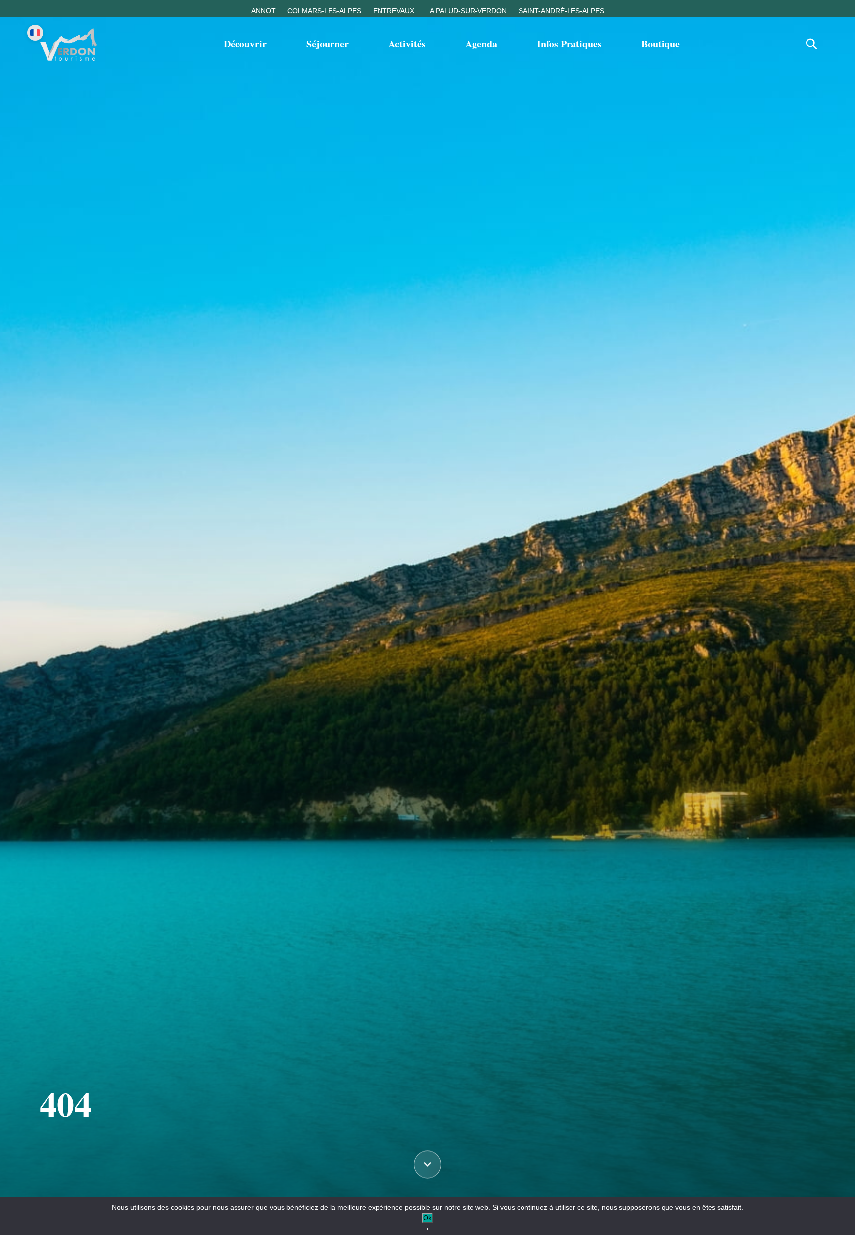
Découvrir (245, 44)
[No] (427, 1229)
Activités (407, 44)
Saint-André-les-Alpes (561, 11)
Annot (263, 11)
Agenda (481, 44)
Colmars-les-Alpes (324, 11)
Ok (427, 1218)
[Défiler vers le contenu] (427, 1165)
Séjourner (327, 44)
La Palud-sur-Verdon (466, 11)
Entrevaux (393, 11)
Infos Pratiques (569, 44)
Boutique (660, 44)
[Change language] (35, 33)
